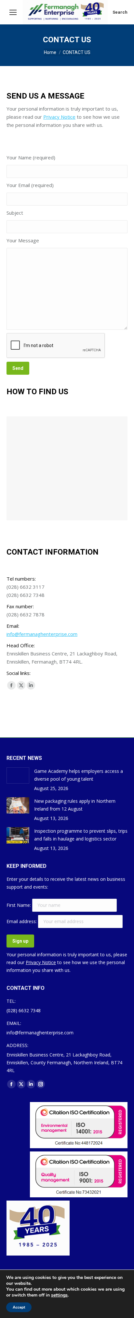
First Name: (19, 905)
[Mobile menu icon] (13, 12)
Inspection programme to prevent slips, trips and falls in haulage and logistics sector (80, 835)
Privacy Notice (59, 117)
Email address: (22, 921)
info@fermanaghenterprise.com (42, 634)
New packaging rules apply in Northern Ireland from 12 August (74, 805)
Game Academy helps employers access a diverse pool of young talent (78, 775)
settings (59, 1295)
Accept (19, 1307)
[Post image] (18, 775)
